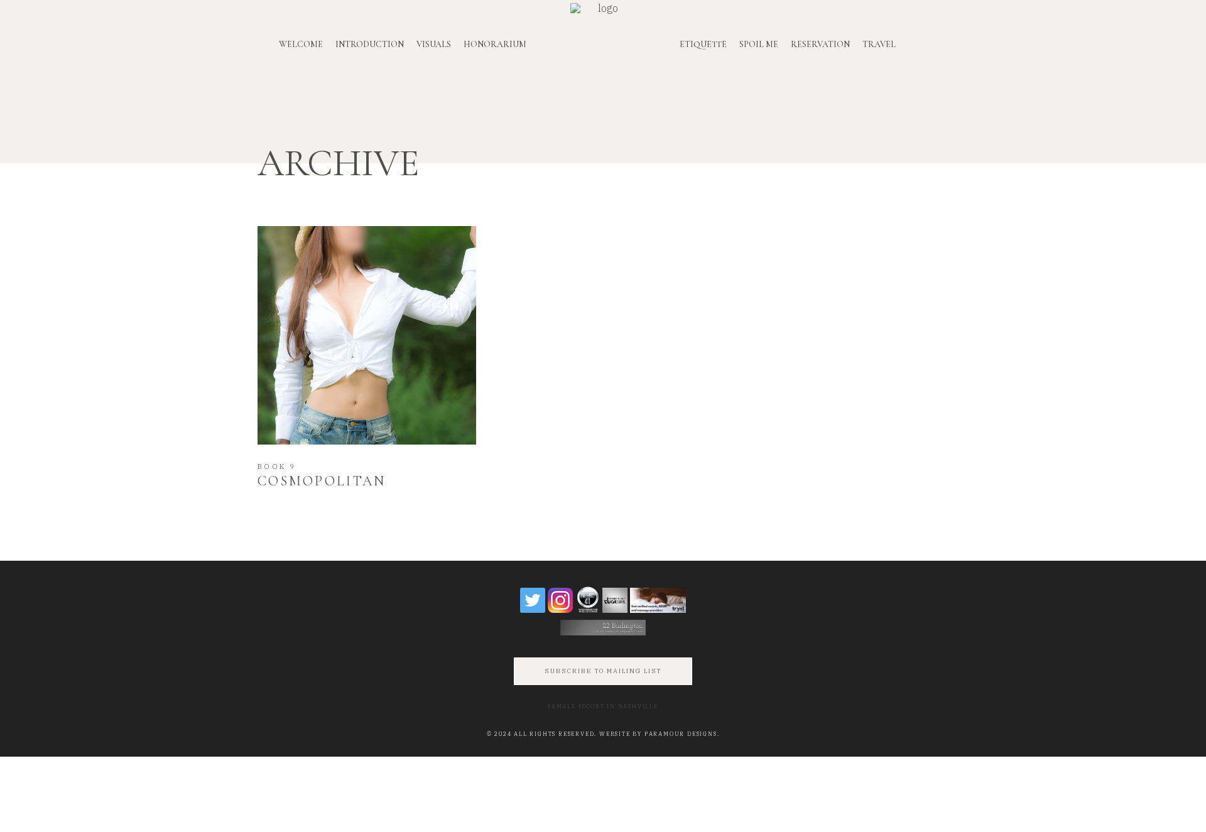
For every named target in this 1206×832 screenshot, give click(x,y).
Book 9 (277, 466)
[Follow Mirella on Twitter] (532, 600)
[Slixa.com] (614, 600)
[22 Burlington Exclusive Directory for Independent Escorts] (603, 627)
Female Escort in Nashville (603, 706)
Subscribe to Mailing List (603, 671)
